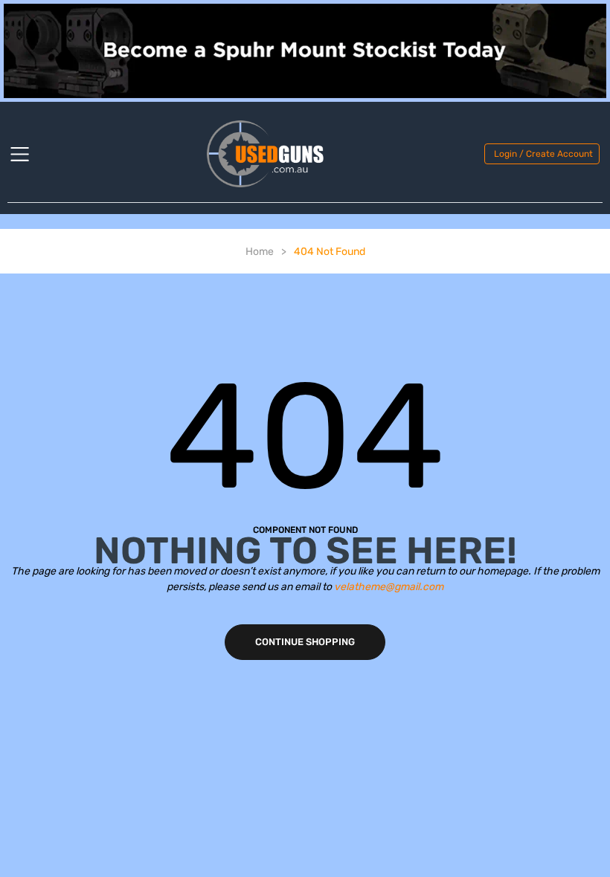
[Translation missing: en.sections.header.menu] (29, 153)
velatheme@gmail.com (388, 586)
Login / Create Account (543, 154)
